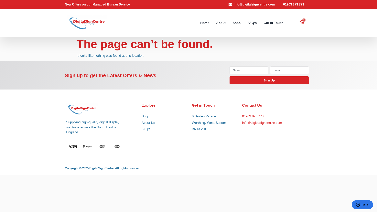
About (221, 23)
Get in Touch (273, 23)
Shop (236, 23)
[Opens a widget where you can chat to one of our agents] (362, 205)
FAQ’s (252, 23)
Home (204, 23)
